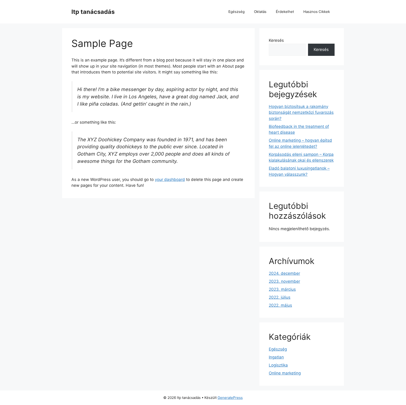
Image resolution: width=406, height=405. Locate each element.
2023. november (284, 281)
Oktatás (260, 11)
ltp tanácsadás (93, 11)
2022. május (280, 305)
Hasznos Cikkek (316, 11)
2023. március (282, 289)
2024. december (284, 273)
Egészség (236, 11)
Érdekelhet (285, 11)
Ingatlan (276, 357)
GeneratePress (230, 397)
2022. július (279, 297)
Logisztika (278, 365)
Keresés (276, 40)
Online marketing (285, 373)
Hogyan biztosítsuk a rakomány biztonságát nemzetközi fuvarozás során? (301, 112)
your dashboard (170, 179)
